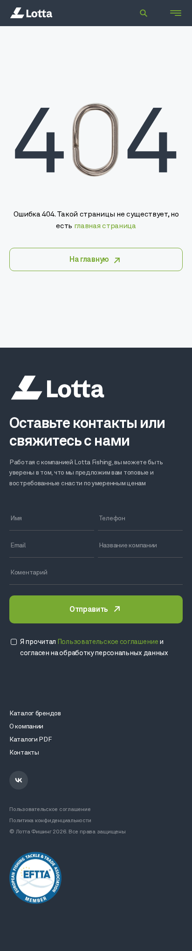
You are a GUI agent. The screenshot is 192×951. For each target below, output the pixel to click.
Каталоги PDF (30, 740)
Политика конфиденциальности (50, 821)
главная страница (105, 226)
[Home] (31, 13)
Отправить (88, 610)
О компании (26, 727)
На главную (89, 260)
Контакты (24, 753)
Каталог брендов (35, 714)
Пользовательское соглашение (50, 809)
